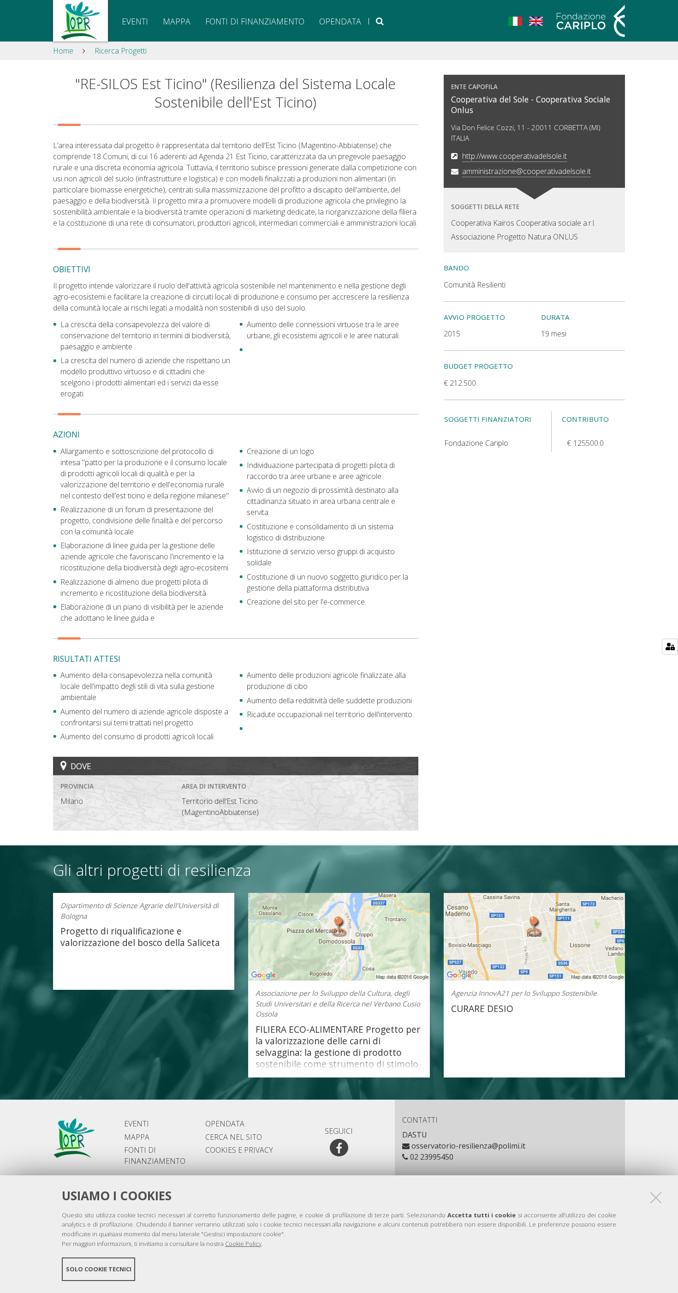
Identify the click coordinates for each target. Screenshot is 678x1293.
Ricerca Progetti (121, 51)
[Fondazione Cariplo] (587, 21)
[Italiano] (515, 20)
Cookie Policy (243, 1243)
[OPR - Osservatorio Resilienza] (80, 21)
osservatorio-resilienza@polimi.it (468, 1146)
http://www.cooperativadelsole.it (514, 156)
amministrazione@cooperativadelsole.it (526, 171)
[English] (536, 20)
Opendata (340, 21)
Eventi (135, 21)
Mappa (176, 21)
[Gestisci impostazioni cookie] (670, 647)
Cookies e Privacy (239, 1150)
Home (63, 51)
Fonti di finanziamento (254, 21)
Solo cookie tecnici (98, 1269)
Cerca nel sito (380, 21)
